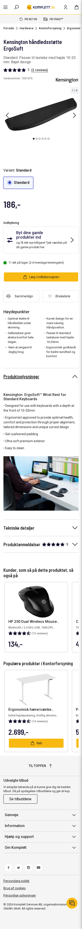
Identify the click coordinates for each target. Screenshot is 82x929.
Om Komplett (15, 847)
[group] (41, 114)
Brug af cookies (14, 888)
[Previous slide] (7, 115)
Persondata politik (16, 881)
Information (15, 826)
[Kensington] (67, 80)
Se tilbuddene (20, 799)
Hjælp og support (19, 836)
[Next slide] (74, 115)
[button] (18, 183)
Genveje (11, 815)
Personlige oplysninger (19, 895)
